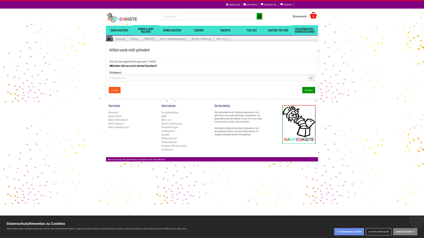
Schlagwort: (116, 72)
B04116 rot (222, 38)
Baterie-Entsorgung (171, 123)
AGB (163, 116)
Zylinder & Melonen (201, 38)
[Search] (259, 16)
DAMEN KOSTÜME (119, 30)
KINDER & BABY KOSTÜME (146, 30)
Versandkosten (169, 142)
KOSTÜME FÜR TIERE (278, 30)
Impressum (167, 149)
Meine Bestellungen (118, 127)
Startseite (121, 38)
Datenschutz (168, 131)
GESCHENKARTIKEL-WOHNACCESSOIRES (305, 30)
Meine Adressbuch (118, 119)
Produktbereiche (170, 112)
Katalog (134, 38)
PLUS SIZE (252, 30)
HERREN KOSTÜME (172, 30)
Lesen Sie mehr (404, 231)
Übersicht (113, 112)
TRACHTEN (225, 30)
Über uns (166, 119)
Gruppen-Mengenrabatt (173, 145)
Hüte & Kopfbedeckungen (173, 38)
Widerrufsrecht (169, 138)
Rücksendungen (170, 127)
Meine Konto (115, 116)
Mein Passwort (116, 123)
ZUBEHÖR (199, 30)
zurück (114, 90)
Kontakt (165, 134)
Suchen (309, 90)
